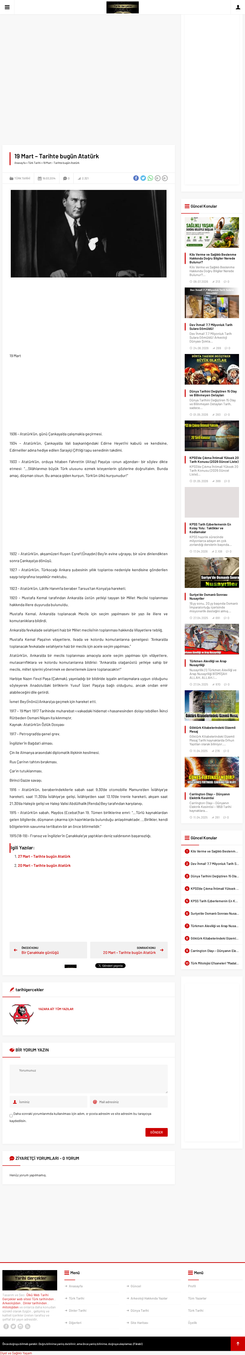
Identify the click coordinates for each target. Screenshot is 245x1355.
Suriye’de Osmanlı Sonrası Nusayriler (208, 596)
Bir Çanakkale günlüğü (40, 952)
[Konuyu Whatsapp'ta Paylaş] (150, 178)
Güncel (136, 1286)
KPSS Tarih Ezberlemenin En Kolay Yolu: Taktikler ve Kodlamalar (210, 528)
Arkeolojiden (11, 1303)
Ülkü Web (33, 1295)
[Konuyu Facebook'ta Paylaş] (136, 178)
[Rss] (27, 1326)
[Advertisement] (88, 40)
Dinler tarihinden (35, 1303)
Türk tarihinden (43, 1299)
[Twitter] (13, 1326)
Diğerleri (75, 1323)
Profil (192, 1286)
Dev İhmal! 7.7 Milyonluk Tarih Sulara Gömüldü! (211, 327)
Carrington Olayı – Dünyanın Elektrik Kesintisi (209, 796)
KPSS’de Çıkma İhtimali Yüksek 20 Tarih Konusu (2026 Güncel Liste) (214, 460)
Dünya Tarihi (140, 1310)
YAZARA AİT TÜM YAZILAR (55, 1009)
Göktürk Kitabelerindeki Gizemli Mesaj (212, 729)
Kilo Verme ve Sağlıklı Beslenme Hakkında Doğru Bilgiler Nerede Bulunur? (212, 258)
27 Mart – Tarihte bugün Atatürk (44, 856)
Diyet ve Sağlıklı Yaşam (16, 1353)
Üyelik (192, 1323)
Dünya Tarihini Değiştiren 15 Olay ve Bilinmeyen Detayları (213, 393)
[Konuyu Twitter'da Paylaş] (143, 178)
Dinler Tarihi (77, 1310)
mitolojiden (10, 1307)
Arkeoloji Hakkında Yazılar (149, 1298)
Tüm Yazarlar (197, 1298)
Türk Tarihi (34, 162)
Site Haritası (139, 1323)
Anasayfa (20, 162)
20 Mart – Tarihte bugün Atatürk (44, 865)
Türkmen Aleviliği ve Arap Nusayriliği (208, 663)
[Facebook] (6, 1326)
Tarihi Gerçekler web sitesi (25, 1297)
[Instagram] (20, 1326)
